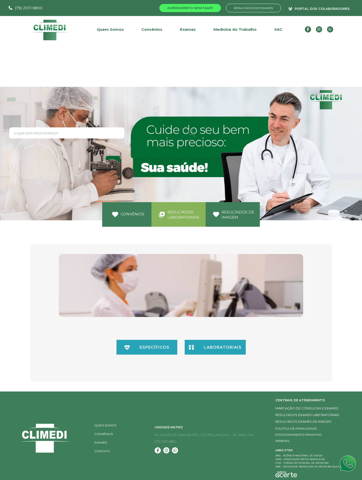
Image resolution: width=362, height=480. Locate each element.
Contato (102, 451)
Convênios (151, 29)
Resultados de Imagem (238, 215)
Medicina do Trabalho (235, 29)
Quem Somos (105, 425)
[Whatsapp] (349, 463)
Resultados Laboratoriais (183, 215)
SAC (278, 29)
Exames (188, 29)
